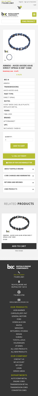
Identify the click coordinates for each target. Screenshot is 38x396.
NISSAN (19, 334)
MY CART (19, 365)
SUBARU (19, 337)
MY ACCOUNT (19, 362)
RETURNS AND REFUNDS (13, 182)
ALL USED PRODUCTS (19, 349)
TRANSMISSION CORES (19, 387)
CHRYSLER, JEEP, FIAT (19, 313)
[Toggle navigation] (34, 14)
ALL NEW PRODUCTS (19, 352)
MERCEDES (19, 328)
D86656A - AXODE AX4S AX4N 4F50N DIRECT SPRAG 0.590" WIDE (17, 236)
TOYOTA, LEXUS (19, 340)
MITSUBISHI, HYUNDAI (19, 331)
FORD (19, 319)
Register (21, 2)
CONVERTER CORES (19, 390)
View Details (19, 251)
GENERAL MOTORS (19, 316)
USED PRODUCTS (10, 189)
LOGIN (19, 368)
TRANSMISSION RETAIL (19, 384)
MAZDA (19, 325)
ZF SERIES (19, 346)
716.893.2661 (7, 3)
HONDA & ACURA (19, 322)
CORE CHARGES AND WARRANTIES (17, 176)
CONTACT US (19, 359)
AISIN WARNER (19, 310)
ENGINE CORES (19, 381)
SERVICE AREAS (19, 371)
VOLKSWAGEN (19, 343)
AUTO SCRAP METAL (19, 378)
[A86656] (19, 42)
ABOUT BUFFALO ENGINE (13, 169)
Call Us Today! (19, 156)
